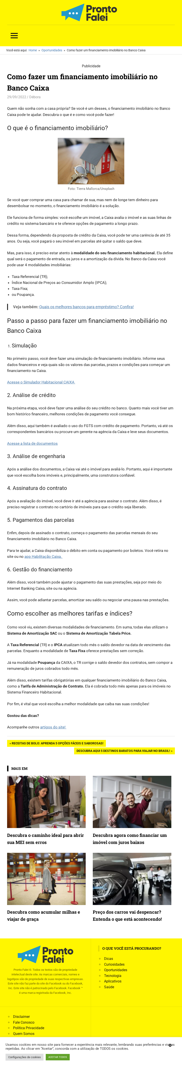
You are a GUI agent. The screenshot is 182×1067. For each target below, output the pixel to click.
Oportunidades (115, 970)
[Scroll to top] (175, 1060)
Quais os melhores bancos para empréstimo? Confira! (86, 306)
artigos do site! (53, 727)
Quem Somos (23, 1034)
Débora (35, 97)
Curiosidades (114, 964)
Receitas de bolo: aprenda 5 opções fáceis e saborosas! (57, 744)
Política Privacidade (28, 1028)
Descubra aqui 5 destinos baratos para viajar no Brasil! (123, 751)
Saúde (109, 987)
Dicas (108, 959)
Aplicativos (112, 981)
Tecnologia (112, 976)
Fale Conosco (23, 1022)
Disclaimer (21, 1017)
